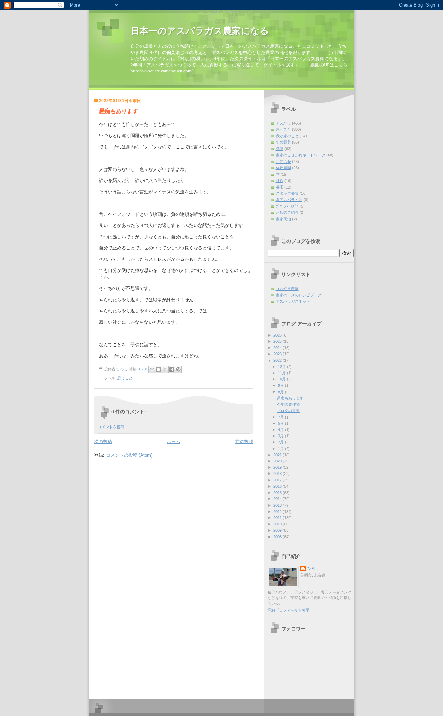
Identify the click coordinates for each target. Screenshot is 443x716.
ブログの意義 (288, 411)
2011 (278, 518)
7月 (281, 417)
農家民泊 (283, 219)
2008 (278, 537)
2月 (281, 442)
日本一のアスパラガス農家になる (199, 31)
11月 (282, 373)
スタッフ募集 (287, 193)
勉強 (279, 149)
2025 (278, 341)
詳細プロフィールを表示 (288, 610)
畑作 (279, 180)
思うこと (125, 378)
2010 (278, 524)
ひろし (313, 568)
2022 (278, 360)
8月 (281, 392)
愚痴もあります (290, 398)
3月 (281, 436)
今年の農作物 (288, 404)
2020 (278, 461)
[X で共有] (165, 369)
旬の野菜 (283, 142)
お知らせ (283, 161)
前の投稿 (244, 441)
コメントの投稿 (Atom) (129, 455)
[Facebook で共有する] (171, 369)
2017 (278, 480)
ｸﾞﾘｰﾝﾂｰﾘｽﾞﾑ (287, 206)
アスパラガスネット (293, 301)
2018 (278, 473)
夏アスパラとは (289, 200)
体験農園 (283, 168)
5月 (281, 423)
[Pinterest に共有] (178, 369)
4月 (281, 430)
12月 (282, 367)
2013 (278, 505)
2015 (278, 492)
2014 (278, 499)
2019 (278, 467)
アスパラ (283, 123)
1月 (281, 449)
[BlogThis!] (158, 369)
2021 (278, 455)
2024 (278, 348)
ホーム (173, 441)
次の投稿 (103, 441)
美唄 (279, 187)
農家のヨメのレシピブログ (299, 295)
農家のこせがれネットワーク (300, 155)
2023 (278, 354)
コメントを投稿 (111, 427)
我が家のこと (287, 136)
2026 (278, 335)
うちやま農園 (287, 288)
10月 (282, 379)
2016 (278, 486)
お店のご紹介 (287, 212)
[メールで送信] (151, 369)
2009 (278, 530)
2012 (278, 512)
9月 (281, 385)
